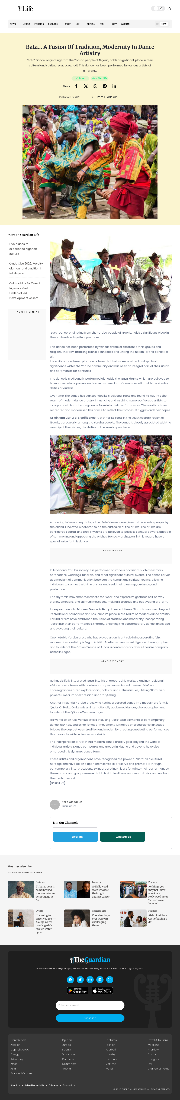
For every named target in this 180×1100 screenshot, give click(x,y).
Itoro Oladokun (72, 802)
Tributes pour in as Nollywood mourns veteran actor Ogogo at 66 (45, 893)
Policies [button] (53, 1085)
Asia (13, 1068)
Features (40, 882)
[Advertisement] (26, 335)
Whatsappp (123, 836)
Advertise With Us (34, 1085)
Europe (66, 1045)
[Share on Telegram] (105, 86)
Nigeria (66, 1068)
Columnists (69, 1064)
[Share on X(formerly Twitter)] (86, 86)
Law (149, 1064)
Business (53, 24)
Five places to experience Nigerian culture (23, 249)
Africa (14, 1064)
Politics (39, 24)
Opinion (90, 24)
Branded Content (22, 1073)
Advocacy (17, 1059)
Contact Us (69, 1085)
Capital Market (20, 1049)
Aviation (15, 1045)
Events (39, 911)
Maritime (110, 1064)
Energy (15, 1054)
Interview (153, 1049)
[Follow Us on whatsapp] (109, 979)
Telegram (76, 836)
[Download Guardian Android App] (77, 990)
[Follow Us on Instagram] (90, 979)
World (109, 1068)
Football (110, 1049)
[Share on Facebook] (76, 86)
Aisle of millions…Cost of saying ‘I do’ (158, 919)
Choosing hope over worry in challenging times (101, 920)
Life (78, 24)
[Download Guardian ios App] (102, 990)
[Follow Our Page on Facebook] (70, 979)
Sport (68, 24)
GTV (114, 24)
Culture (80, 78)
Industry (110, 1054)
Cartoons (68, 1059)
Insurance (111, 1059)
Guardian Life (99, 78)
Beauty (66, 1049)
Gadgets (153, 1059)
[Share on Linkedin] (114, 86)
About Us (15, 1085)
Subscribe (90, 1018)
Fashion (110, 1045)
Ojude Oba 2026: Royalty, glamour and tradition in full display (26, 268)
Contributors (18, 1040)
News (13, 24)
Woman (125, 24)
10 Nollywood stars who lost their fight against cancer (101, 891)
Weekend (153, 1045)
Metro (26, 24)
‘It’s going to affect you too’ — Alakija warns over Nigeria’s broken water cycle (46, 924)
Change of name (158, 1068)
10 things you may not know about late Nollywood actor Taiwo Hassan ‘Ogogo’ (158, 895)
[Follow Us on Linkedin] (100, 979)
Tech (102, 24)
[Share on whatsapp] (95, 86)
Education (68, 1054)
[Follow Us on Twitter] (80, 979)
